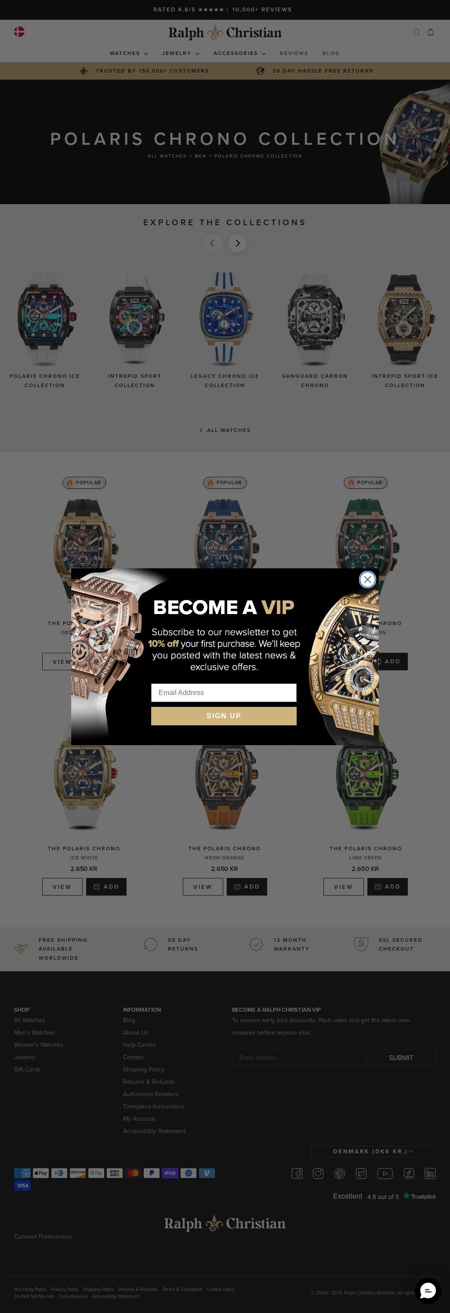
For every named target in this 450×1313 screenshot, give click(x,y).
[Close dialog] (367, 579)
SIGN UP (224, 716)
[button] (428, 1291)
